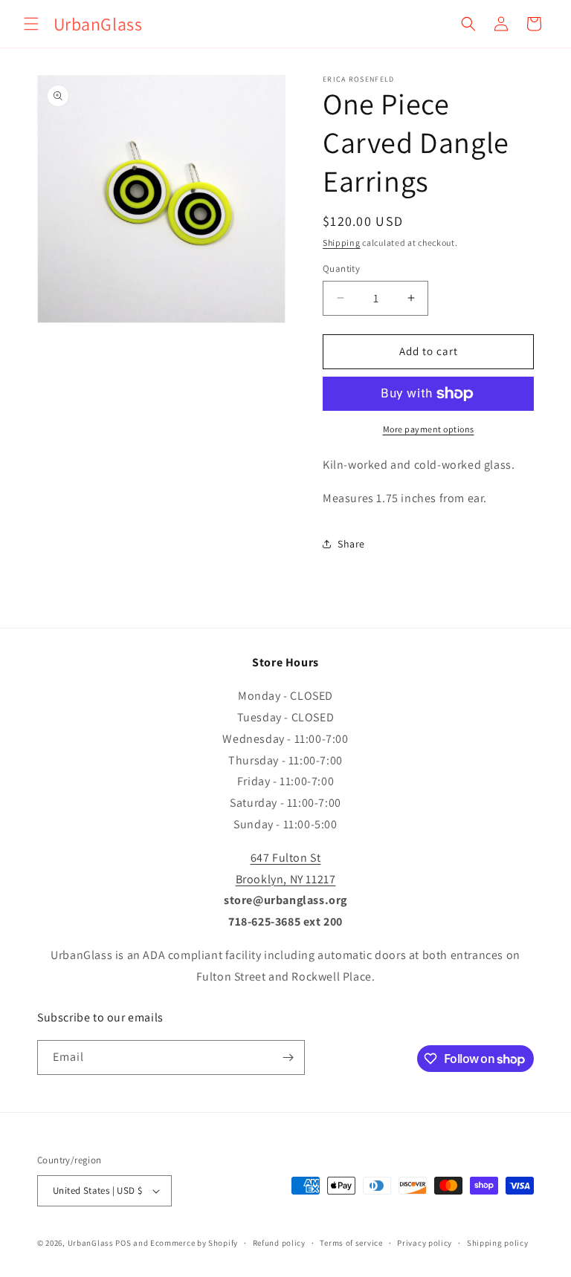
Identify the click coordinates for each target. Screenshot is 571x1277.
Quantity (341, 268)
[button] (31, 23)
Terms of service (351, 1243)
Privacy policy (424, 1243)
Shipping (342, 242)
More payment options (428, 429)
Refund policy (279, 1243)
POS (123, 1243)
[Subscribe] (287, 1057)
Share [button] (351, 543)
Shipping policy (498, 1243)
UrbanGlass (91, 1243)
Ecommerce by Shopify (194, 1243)
